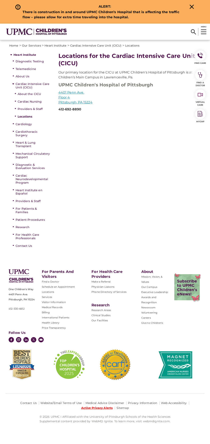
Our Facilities (99, 320)
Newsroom (148, 307)
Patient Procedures (30, 220)
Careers (146, 317)
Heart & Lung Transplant (25, 144)
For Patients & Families (26, 210)
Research (23, 227)
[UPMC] (36, 32)
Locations (25, 116)
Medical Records (52, 307)
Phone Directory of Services (109, 291)
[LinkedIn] (26, 340)
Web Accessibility (174, 403)
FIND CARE (200, 63)
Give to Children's (152, 322)
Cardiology (24, 124)
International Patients (56, 317)
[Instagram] (18, 340)
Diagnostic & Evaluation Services (30, 166)
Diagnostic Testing (30, 61)
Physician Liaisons (102, 286)
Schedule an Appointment (58, 286)
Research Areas (101, 310)
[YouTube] (41, 340)
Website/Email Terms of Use (61, 403)
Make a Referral (101, 281)
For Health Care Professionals (27, 236)
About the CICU (29, 94)
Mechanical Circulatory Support (33, 155)
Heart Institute (25, 55)
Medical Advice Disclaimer (105, 403)
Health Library (50, 322)
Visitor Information (54, 302)
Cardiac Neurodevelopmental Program (32, 179)
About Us (22, 76)
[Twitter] (33, 339)
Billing (46, 312)
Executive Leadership (154, 292)
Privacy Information (142, 403)
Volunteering (149, 312)
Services (47, 297)
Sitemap (122, 408)
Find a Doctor (50, 281)
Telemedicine (26, 69)
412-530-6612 (17, 308)
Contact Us (24, 246)
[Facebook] (11, 340)
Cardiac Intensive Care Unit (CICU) (32, 85)
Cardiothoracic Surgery (27, 133)
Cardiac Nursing (30, 101)
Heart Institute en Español (29, 192)
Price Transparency (54, 327)
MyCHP (200, 121)
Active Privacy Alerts (97, 408)
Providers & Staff (30, 109)
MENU (203, 27)
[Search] (193, 32)
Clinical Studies (101, 315)
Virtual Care (200, 103)
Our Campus (149, 286)
